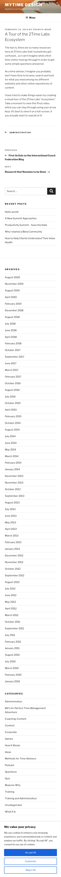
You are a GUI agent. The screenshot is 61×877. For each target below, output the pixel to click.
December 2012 (14, 555)
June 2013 (11, 515)
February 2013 (13, 542)
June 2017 (10, 363)
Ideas (8, 752)
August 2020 (12, 277)
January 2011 (12, 648)
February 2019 (13, 303)
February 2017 (13, 376)
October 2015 (13, 403)
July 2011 (10, 635)
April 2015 (11, 409)
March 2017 (11, 370)
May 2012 (10, 601)
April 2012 (11, 608)
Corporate (11, 732)
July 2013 (10, 509)
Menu (32, 17)
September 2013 (14, 495)
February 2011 (13, 641)
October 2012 (12, 568)
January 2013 (12, 548)
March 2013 (12, 535)
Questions (11, 771)
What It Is (10, 811)
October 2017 (12, 350)
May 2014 (10, 449)
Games (9, 738)
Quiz (7, 778)
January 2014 (12, 469)
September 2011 (14, 628)
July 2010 (10, 661)
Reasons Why (12, 785)
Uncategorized (13, 805)
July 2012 (10, 588)
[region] (30, 849)
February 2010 (13, 674)
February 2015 (13, 416)
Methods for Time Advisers (20, 758)
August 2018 (12, 317)
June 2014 (11, 442)
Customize (30, 861)
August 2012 (12, 582)
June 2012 (10, 595)
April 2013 (11, 529)
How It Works (12, 745)
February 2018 (13, 343)
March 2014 (12, 456)
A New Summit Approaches (21, 218)
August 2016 (12, 390)
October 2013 (13, 489)
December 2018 (14, 310)
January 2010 (12, 681)
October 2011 (12, 621)
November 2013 (14, 482)
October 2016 (13, 383)
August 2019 (12, 290)
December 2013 (14, 476)
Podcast (9, 765)
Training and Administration (21, 798)
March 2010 (12, 668)
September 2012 (14, 575)
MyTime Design (23, 4)
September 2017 (14, 356)
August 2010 (12, 654)
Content (9, 725)
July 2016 (10, 396)
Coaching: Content (15, 718)
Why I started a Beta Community (23, 231)
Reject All (30, 870)
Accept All (30, 852)
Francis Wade (42, 29)
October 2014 (13, 423)
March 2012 (11, 615)
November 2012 (14, 562)
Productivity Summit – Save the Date (26, 225)
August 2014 (12, 429)
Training (9, 791)
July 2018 (10, 323)
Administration (20, 132)
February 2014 (13, 462)
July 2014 (10, 436)
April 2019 (11, 297)
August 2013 (12, 502)
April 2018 (11, 337)
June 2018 (11, 330)
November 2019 (14, 283)
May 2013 (10, 522)
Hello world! (12, 211)
